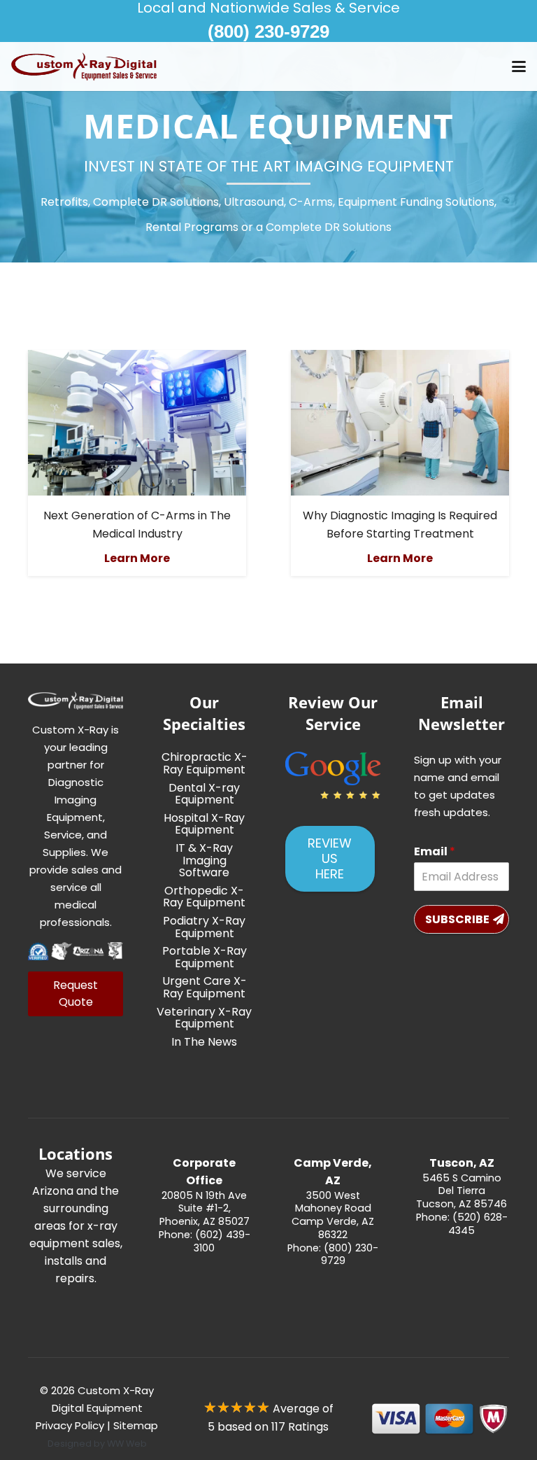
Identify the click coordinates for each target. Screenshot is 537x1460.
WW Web (127, 1444)
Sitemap (135, 1425)
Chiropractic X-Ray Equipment (205, 763)
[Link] (204, 1215)
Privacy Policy (70, 1425)
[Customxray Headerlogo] (84, 66)
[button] (519, 66)
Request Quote (75, 993)
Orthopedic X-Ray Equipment (204, 897)
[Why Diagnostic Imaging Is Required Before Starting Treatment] (400, 423)
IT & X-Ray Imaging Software (204, 860)
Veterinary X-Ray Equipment (204, 1018)
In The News (204, 1042)
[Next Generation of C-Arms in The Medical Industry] (137, 423)
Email (434, 852)
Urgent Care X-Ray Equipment (204, 987)
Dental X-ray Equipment (204, 794)
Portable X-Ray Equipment (204, 957)
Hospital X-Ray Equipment (204, 824)
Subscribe (457, 919)
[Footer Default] (332, 775)
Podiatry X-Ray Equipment (204, 927)
